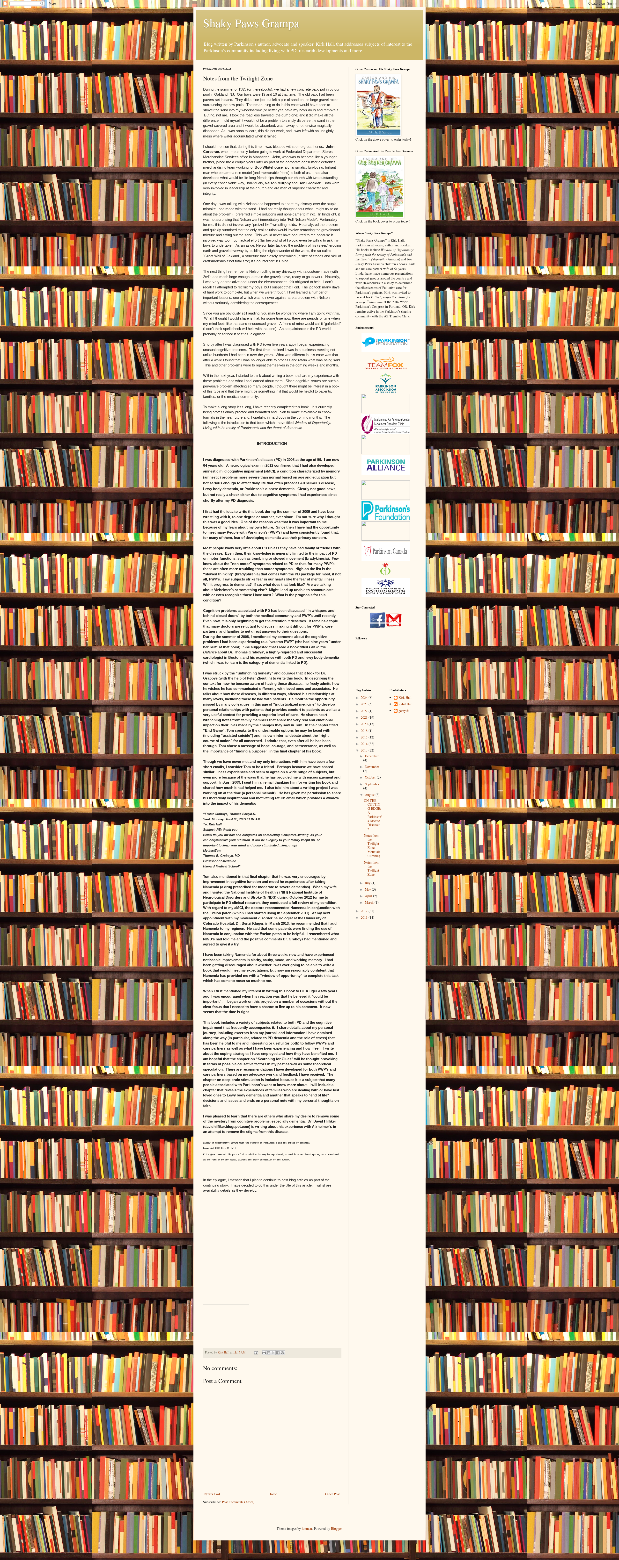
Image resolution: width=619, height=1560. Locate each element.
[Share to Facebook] (277, 1352)
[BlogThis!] (268, 1352)
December (372, 756)
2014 (364, 743)
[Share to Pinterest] (282, 1352)
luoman (307, 1528)
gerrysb (403, 711)
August (370, 794)
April (369, 896)
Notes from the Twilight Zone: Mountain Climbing (372, 845)
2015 (364, 737)
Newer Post (212, 1494)
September (372, 784)
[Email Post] (255, 1352)
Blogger (336, 1528)
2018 (364, 730)
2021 (364, 717)
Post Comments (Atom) (238, 1502)
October (371, 777)
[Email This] (264, 1352)
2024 (364, 697)
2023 (364, 704)
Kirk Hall (405, 698)
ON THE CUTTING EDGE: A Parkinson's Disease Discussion (373, 814)
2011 (364, 917)
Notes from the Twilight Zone (371, 868)
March (370, 902)
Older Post (332, 1494)
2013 (364, 750)
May (368, 889)
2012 (364, 911)
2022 (364, 710)
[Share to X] (273, 1352)
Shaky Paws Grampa (251, 22)
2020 (364, 724)
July (368, 882)
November (372, 766)
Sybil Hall (405, 704)
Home (273, 1494)
